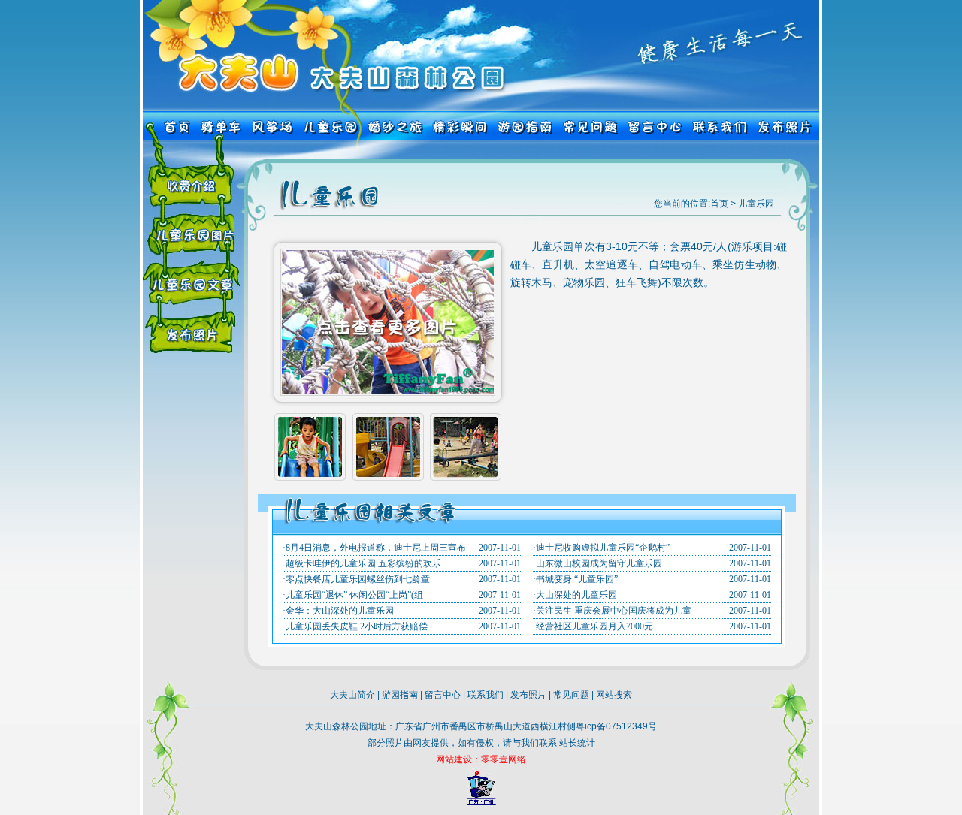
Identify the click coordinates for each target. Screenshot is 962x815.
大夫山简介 (352, 695)
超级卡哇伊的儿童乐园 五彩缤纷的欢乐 (363, 563)
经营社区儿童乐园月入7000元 (594, 626)
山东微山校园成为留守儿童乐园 (599, 563)
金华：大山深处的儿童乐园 (340, 610)
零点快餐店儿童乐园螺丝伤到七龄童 (358, 579)
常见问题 (571, 695)
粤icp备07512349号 (616, 726)
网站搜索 (614, 695)
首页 (719, 203)
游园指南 (400, 695)
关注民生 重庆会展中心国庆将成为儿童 (613, 610)
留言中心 (443, 695)
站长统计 (577, 743)
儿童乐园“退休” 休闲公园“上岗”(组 (354, 595)
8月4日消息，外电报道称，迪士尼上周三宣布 (376, 547)
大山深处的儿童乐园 (576, 595)
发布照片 (528, 695)
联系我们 (485, 695)
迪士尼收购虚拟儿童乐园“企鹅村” (603, 547)
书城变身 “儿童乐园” (577, 579)
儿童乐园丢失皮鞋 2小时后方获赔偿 (357, 626)
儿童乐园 (756, 203)
